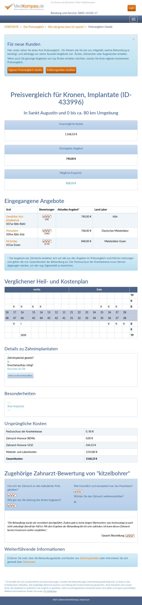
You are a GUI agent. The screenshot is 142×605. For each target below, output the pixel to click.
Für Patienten (50, 591)
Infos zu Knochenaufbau (20, 375)
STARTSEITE (11, 27)
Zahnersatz (29, 562)
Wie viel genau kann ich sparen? (66, 27)
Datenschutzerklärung (68, 600)
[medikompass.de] (24, 6)
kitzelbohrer (12, 220)
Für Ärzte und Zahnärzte (62, 2)
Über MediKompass (85, 2)
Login (132, 8)
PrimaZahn (12, 231)
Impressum (84, 600)
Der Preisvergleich (33, 27)
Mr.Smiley (11, 241)
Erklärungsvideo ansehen (61, 70)
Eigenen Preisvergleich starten (25, 70)
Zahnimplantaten (89, 558)
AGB (55, 600)
